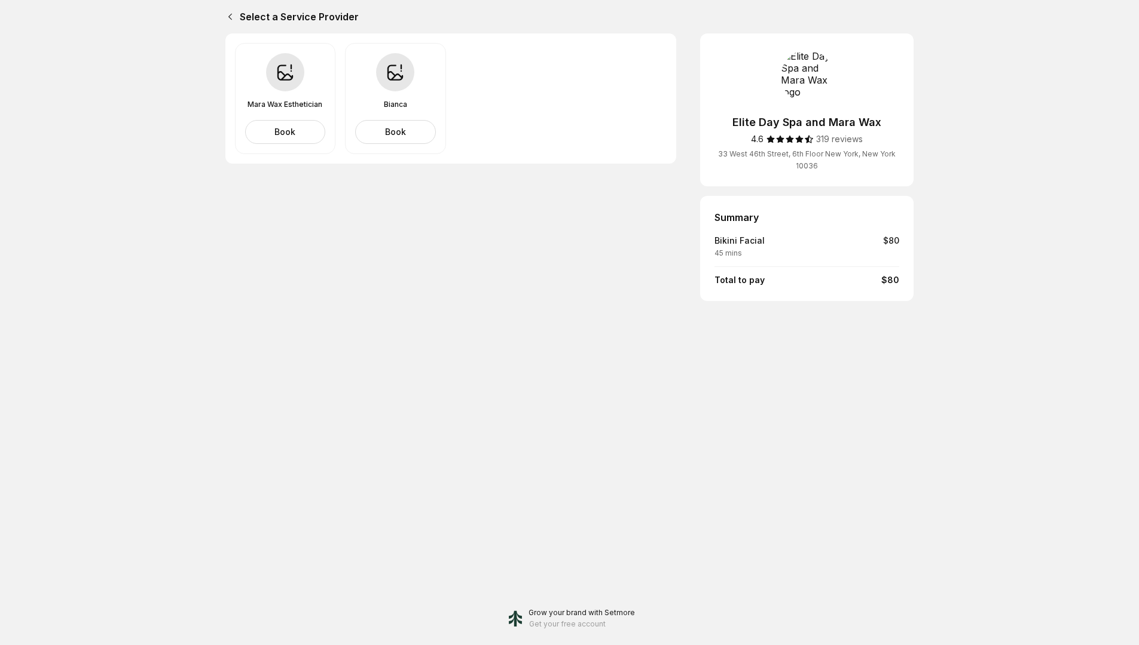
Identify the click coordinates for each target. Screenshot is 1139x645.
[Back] (228, 16)
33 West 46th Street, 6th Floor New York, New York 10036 (807, 159)
